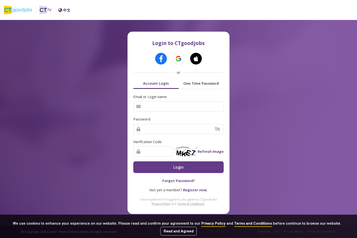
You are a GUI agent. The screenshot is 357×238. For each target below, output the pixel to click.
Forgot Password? (178, 180)
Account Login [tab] (156, 83)
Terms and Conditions (253, 223)
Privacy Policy (213, 223)
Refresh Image (211, 151)
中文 (66, 10)
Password (141, 119)
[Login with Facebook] (161, 58)
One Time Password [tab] (201, 83)
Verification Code (147, 141)
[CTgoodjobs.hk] (21, 10)
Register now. (195, 189)
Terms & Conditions (190, 204)
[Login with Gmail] (178, 58)
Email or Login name (150, 96)
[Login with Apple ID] (196, 58)
